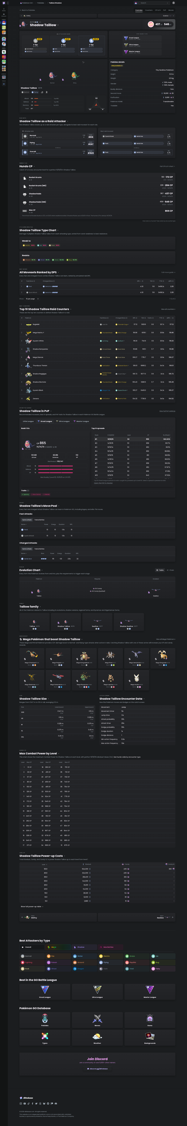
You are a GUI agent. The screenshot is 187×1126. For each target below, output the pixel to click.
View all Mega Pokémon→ (165, 639)
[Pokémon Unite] (4, 32)
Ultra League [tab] (64, 421)
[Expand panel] (8, 3)
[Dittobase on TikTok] (28, 1103)
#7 (96, 463)
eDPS (170, 281)
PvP (164, 10)
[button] (158, 24)
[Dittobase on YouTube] (24, 1103)
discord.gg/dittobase (99, 1069)
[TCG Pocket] (4, 39)
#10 (96, 475)
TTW (160, 281)
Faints (150, 318)
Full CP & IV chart (166, 166)
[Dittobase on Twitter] (36, 1103)
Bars (42, 553)
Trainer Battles (39, 520)
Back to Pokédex (28, 10)
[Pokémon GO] (4, 23)
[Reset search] (167, 3)
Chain (171, 570)
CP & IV (158, 10)
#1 (96, 439)
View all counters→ (168, 309)
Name (23, 524)
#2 (96, 443)
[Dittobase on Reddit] (48, 1103)
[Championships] (4, 77)
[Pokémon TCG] (4, 44)
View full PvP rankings (167, 411)
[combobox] (154, 3)
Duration (61, 524)
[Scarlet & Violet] (4, 57)
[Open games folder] (3, 68)
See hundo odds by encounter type (127, 757)
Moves (171, 10)
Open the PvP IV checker (103, 483)
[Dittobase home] (4, 3)
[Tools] (4, 84)
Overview (139, 10)
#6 (96, 459)
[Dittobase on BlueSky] (44, 1103)
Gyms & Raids (27, 520)
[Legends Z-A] (4, 52)
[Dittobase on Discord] (56, 1103)
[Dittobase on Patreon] (52, 1103)
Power (46, 524)
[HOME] (4, 62)
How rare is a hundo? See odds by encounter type (159, 221)
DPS (138, 281)
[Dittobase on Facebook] (32, 1103)
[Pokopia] (4, 27)
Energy (53, 524)
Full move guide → (168, 272)
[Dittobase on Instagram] (21, 1103)
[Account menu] (173, 3)
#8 (96, 467)
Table (161, 570)
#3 (96, 447)
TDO (151, 281)
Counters (148, 10)
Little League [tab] (28, 421)
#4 (96, 451)
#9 (96, 471)
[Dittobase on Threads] (40, 1103)
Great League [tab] (46, 421)
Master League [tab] (83, 421)
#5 (96, 455)
